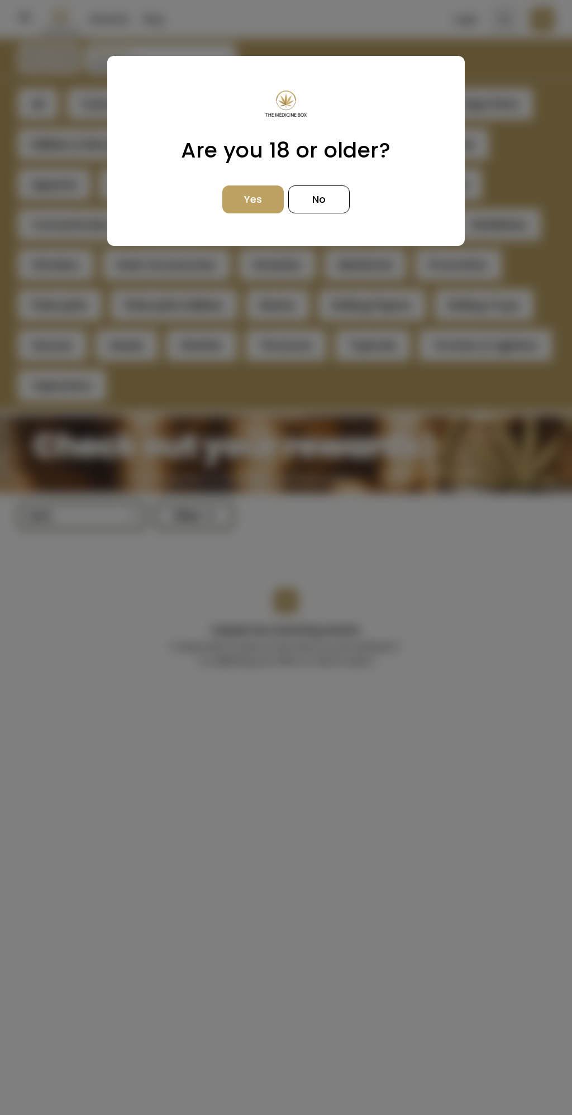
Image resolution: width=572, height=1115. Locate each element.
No (319, 199)
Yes (253, 199)
